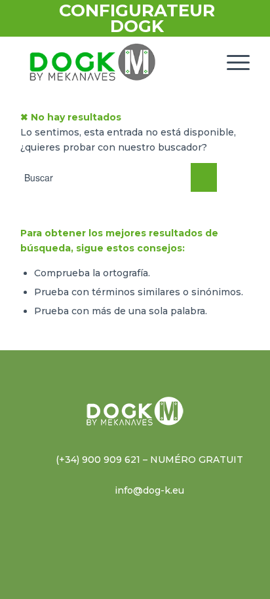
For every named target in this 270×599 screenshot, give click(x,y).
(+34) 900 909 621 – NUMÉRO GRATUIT (149, 459)
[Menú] (232, 62)
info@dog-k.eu (149, 490)
